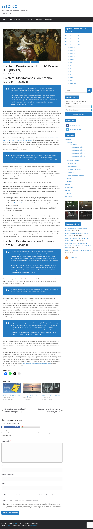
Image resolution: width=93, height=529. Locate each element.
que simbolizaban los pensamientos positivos (37, 363)
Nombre (4, 466)
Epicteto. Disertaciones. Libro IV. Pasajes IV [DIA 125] (49, 410)
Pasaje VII (70, 71)
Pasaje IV (69, 62)
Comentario (6, 441)
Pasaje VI (69, 68)
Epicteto (27, 19)
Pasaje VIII (70, 74)
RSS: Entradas (72, 257)
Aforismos (6, 62)
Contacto (38, 19)
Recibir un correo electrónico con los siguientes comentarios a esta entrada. (27, 495)
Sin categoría (69, 196)
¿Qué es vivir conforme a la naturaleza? (77, 250)
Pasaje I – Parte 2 (72, 50)
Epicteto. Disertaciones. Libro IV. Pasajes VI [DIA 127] (32, 395)
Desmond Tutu (19, 203)
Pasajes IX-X (70, 77)
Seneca (69, 178)
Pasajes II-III (70, 59)
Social (69, 193)
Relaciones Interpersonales (75, 175)
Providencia (70, 172)
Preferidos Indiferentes (74, 169)
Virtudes (69, 181)
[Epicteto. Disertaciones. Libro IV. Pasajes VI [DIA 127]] (32, 388)
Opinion (67, 190)
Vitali (14, 74)
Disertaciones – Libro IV (17, 62)
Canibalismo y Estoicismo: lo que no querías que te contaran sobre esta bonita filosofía (78, 245)
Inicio (5, 19)
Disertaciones (73, 144)
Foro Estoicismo (15, 19)
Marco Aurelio (71, 163)
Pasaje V (69, 65)
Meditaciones (35, 62)
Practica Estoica (72, 166)
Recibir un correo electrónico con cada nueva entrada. (20, 501)
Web (3, 483)
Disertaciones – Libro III (72, 42)
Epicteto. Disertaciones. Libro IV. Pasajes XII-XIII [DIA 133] (12, 395)
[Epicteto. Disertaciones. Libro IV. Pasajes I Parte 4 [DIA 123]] (51, 388)
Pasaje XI (69, 80)
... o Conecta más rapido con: (11, 423)
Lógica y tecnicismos (73, 160)
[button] (31, 19)
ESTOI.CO (9, 6)
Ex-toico (67, 184)
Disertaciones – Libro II (72, 39)
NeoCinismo (49, 19)
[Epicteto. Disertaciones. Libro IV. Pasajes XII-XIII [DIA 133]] (12, 388)
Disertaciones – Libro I (72, 36)
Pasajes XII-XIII (71, 83)
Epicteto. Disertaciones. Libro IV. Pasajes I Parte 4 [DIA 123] (51, 395)
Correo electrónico (8, 475)
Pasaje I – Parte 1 (72, 47)
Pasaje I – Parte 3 (72, 53)
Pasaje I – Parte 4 (72, 56)
